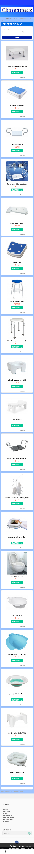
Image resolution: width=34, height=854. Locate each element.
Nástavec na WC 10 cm (17, 576)
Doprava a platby (6, 811)
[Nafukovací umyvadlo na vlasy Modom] (17, 524)
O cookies (4, 813)
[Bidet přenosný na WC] (17, 602)
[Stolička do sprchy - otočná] (17, 289)
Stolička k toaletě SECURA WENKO (17, 733)
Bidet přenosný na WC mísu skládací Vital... (17, 694)
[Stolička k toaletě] (17, 406)
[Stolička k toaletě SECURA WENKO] (17, 720)
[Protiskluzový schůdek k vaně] (17, 92)
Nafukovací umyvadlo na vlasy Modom (17, 537)
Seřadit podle (6, 29)
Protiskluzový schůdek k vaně (17, 105)
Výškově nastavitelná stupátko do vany (17, 66)
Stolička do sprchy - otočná (17, 302)
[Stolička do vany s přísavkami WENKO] (17, 367)
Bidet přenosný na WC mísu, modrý (17, 655)
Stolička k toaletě (17, 419)
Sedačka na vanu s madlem (17, 223)
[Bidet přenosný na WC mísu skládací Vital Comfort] (17, 681)
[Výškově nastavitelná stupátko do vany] (17, 53)
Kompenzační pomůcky (11, 18)
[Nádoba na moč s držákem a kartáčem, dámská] (17, 485)
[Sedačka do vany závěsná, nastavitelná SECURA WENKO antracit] (17, 445)
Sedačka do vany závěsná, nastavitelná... (17, 184)
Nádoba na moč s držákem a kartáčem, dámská (17, 498)
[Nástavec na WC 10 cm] (17, 563)
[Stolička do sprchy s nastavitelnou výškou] (17, 328)
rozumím (3, 848)
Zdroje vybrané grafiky (7, 819)
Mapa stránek (5, 821)
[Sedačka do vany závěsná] (17, 132)
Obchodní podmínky (7, 815)
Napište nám (5, 809)
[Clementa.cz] (17, 9)
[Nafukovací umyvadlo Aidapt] (17, 759)
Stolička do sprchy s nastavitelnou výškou (17, 341)
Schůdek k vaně (17, 262)
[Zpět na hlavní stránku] (2, 19)
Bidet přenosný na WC (17, 615)
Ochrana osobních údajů (8, 817)
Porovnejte (22, 77)
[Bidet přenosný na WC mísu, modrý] (17, 642)
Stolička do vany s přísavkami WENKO (17, 380)
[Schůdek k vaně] (17, 249)
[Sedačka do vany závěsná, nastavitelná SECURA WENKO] (17, 171)
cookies (28, 846)
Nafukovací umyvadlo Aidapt (17, 772)
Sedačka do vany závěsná (17, 145)
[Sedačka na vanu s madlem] (17, 210)
